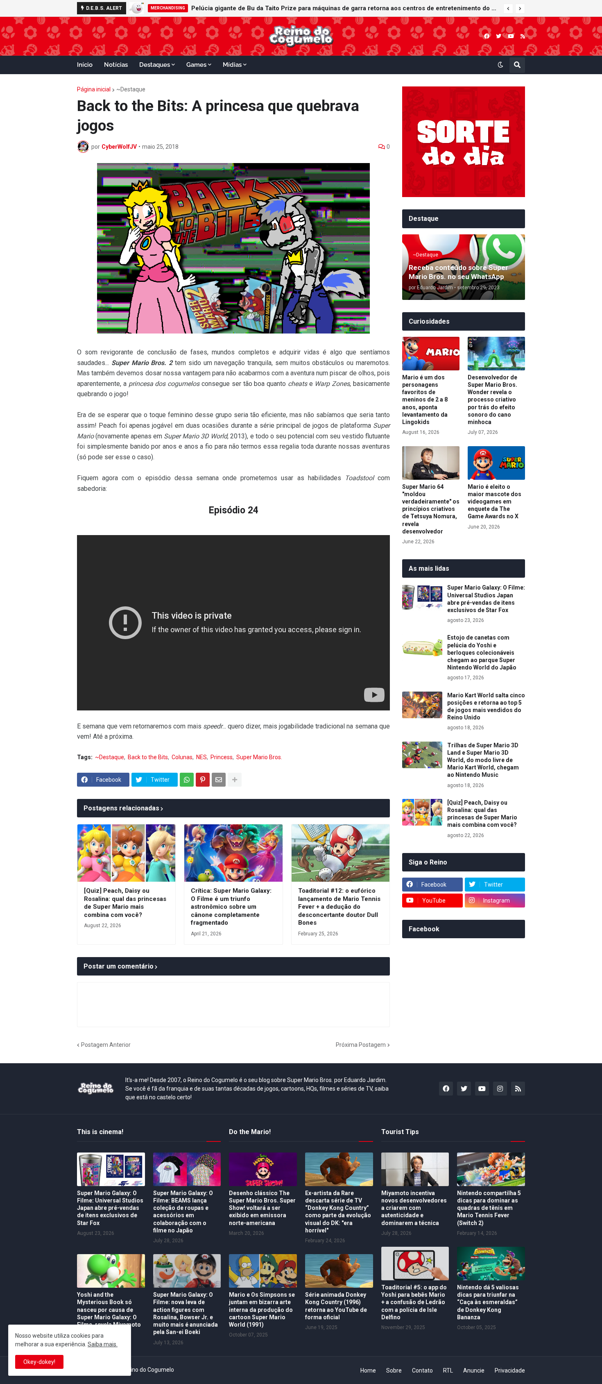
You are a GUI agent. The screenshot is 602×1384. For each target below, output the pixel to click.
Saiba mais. (103, 1344)
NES (201, 757)
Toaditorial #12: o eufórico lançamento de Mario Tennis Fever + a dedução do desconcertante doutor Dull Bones (339, 906)
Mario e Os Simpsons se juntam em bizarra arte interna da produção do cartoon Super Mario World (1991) (262, 1309)
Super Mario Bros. (259, 757)
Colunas (182, 757)
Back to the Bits (148, 757)
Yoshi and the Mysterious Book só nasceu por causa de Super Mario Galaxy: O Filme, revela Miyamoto (109, 1309)
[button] (508, 9)
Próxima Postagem (361, 1044)
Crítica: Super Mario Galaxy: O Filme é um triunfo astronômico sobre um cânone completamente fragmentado (231, 906)
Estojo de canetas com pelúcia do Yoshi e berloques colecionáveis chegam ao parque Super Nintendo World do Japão (481, 652)
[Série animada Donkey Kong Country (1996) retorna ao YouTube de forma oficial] (339, 1271)
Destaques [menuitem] (154, 64)
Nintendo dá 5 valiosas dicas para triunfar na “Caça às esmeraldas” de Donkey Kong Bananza (488, 1302)
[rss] (523, 36)
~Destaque (130, 89)
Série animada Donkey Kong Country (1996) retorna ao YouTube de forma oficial (336, 1305)
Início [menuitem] (85, 64)
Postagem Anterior (106, 1044)
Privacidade (510, 1370)
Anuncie (473, 1370)
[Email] (219, 780)
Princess (221, 757)
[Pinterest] (203, 780)
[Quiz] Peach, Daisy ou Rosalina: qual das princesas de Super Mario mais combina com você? (125, 903)
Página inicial (94, 89)
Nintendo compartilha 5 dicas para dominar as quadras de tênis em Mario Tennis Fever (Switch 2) (489, 1208)
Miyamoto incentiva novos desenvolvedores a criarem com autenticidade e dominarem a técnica (414, 1208)
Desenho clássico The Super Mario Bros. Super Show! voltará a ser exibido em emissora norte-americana (262, 1208)
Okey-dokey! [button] (39, 1362)
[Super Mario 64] (430, 463)
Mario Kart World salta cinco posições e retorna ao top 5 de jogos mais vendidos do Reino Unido (486, 706)
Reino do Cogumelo (149, 1369)
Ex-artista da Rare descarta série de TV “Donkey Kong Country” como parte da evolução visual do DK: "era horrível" (338, 1212)
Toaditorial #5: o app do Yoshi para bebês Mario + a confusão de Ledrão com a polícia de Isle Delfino (414, 1302)
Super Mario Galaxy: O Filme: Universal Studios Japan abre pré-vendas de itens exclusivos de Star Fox (486, 598)
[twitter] (498, 36)
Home (368, 1370)
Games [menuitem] (196, 64)
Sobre (394, 1370)
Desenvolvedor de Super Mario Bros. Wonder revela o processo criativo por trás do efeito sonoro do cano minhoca (492, 399)
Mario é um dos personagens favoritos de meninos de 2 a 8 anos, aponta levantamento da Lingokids (425, 399)
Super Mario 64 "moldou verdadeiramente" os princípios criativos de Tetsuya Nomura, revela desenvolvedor (430, 509)
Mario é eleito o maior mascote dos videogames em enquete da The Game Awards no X (494, 501)
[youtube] (511, 36)
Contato (422, 1370)
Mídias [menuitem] (232, 64)
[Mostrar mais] (235, 780)
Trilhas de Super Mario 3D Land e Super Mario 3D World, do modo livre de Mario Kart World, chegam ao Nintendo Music (483, 760)
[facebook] (486, 36)
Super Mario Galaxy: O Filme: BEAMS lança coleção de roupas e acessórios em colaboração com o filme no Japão (183, 1212)
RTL (448, 1370)
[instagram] (500, 1089)
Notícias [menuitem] (116, 64)
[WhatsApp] (187, 780)
